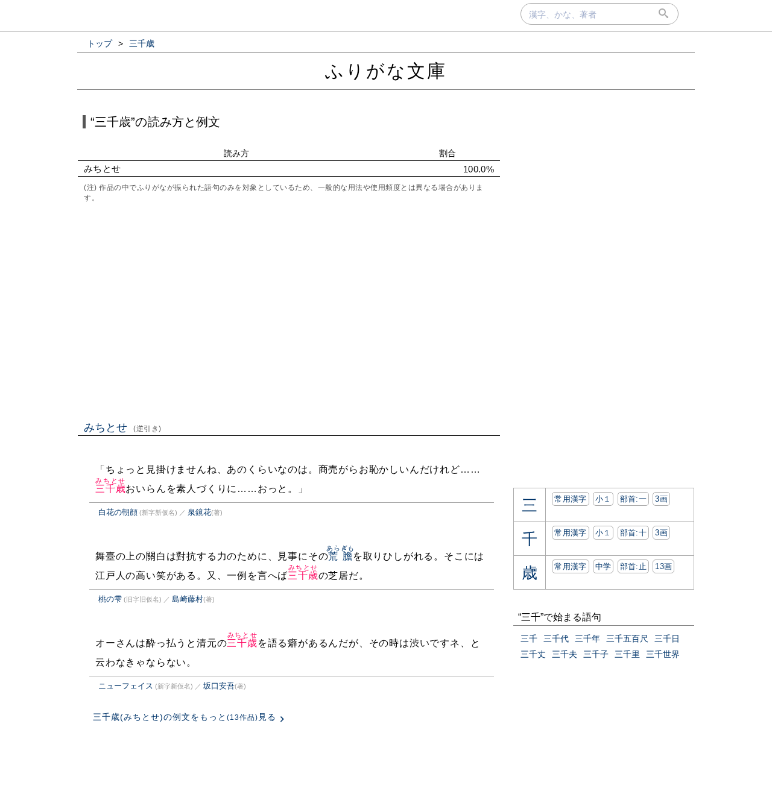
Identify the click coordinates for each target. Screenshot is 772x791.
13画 (663, 566)
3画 (661, 498)
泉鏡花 (199, 512)
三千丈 (533, 654)
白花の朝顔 (118, 512)
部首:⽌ (633, 566)
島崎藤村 (187, 598)
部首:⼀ (633, 498)
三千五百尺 (627, 638)
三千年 (587, 638)
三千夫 (564, 654)
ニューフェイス (125, 685)
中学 (603, 566)
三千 (528, 638)
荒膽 (340, 556)
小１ (603, 498)
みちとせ (123, 427)
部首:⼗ (633, 532)
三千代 (556, 638)
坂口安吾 (219, 685)
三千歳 (110, 489)
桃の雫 (110, 598)
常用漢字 (570, 498)
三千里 (627, 654)
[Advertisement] (289, 310)
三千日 (667, 638)
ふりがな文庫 (386, 71)
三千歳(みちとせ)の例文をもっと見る (184, 717)
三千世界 (663, 654)
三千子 (596, 654)
